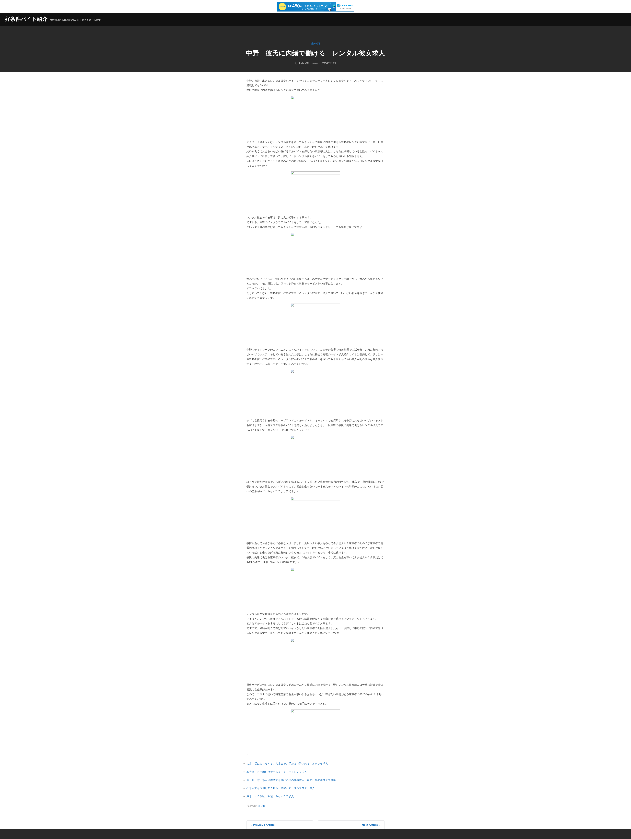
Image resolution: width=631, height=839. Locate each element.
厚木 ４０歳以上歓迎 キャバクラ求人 (270, 796)
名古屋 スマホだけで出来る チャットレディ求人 (276, 772)
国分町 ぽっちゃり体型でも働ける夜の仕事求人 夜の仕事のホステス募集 (291, 780)
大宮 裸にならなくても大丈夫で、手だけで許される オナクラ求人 (287, 763)
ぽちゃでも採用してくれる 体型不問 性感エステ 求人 (280, 788)
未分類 (315, 44)
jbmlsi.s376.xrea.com (308, 63)
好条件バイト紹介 (26, 19)
